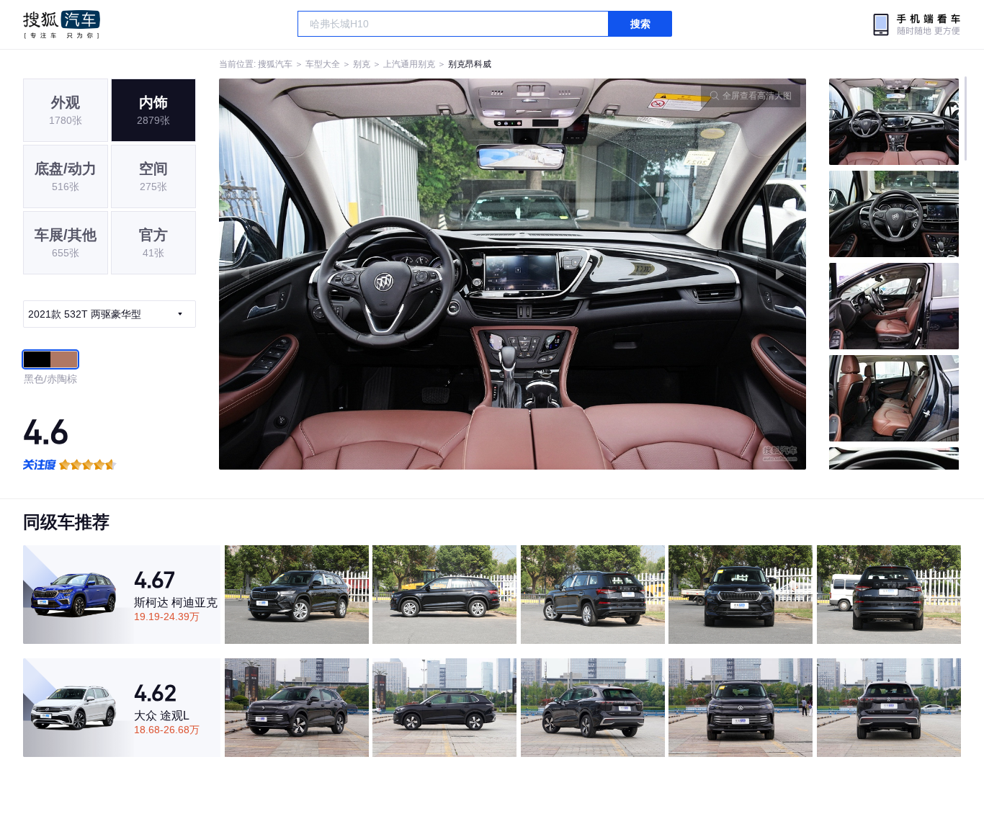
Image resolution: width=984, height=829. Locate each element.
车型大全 (322, 64)
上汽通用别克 (409, 64)
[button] (366, 274)
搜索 (640, 24)
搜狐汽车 (61, 24)
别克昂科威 (469, 64)
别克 (361, 64)
